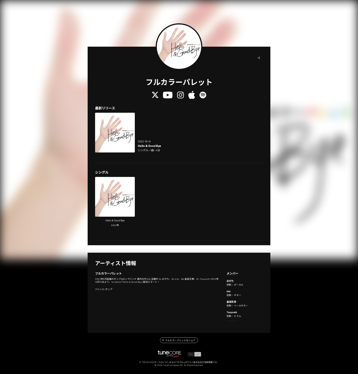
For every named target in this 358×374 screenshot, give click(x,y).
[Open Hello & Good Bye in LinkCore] (115, 132)
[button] (259, 58)
